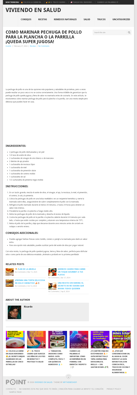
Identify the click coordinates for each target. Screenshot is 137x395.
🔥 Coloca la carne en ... (31, 2)
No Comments (43, 46)
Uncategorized (121, 19)
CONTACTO (11, 389)
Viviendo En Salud (33, 10)
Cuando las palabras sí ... (108, 2)
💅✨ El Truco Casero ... (56, 2)
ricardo (8, 46)
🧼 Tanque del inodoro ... (82, 2)
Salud (87, 19)
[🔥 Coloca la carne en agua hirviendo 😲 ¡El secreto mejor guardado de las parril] (15, 339)
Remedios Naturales (65, 19)
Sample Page (15, 392)
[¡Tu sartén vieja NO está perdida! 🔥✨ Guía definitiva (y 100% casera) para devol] (100, 339)
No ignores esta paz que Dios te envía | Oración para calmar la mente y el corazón (61, 389)
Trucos (101, 19)
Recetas (42, 19)
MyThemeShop (70, 382)
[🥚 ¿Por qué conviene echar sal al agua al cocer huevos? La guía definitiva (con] (121, 339)
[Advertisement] (47, 68)
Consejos (26, 19)
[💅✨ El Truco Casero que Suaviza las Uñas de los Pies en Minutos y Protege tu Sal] (36, 339)
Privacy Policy (114, 389)
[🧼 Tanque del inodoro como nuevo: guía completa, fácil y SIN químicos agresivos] (57, 339)
